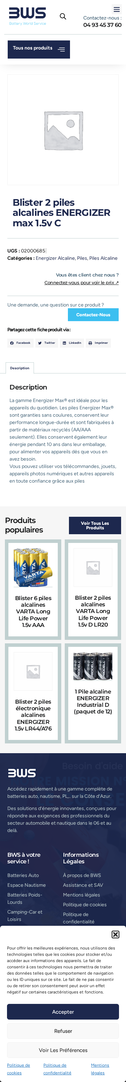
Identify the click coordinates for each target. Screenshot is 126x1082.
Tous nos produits (32, 48)
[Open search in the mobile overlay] (62, 16)
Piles (82, 258)
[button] (115, 934)
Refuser (63, 1031)
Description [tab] (19, 368)
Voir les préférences (63, 1050)
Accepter (63, 1012)
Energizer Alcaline (55, 258)
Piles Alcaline (103, 258)
